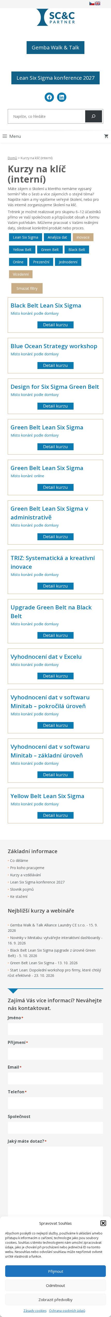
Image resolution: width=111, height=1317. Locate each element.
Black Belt (76, 249)
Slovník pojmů (22, 889)
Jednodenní (68, 261)
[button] (103, 1223)
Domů (12, 158)
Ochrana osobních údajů (67, 1311)
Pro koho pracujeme (27, 867)
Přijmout (55, 1271)
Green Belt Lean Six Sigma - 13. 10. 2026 (44, 962)
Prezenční (41, 261)
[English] (97, 3)
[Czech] (91, 3)
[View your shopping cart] (106, 136)
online (39, 475)
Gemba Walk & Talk (55, 47)
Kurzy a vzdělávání (25, 874)
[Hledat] (93, 116)
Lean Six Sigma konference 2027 (55, 77)
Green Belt (50, 249)
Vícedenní (21, 274)
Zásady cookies (34, 1311)
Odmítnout (55, 1285)
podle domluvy (46, 313)
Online (18, 261)
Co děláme (19, 860)
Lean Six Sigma (25, 237)
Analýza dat (57, 237)
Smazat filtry (27, 288)
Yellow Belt (22, 249)
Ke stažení (18, 896)
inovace (83, 237)
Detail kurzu (55, 325)
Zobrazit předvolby (55, 1299)
